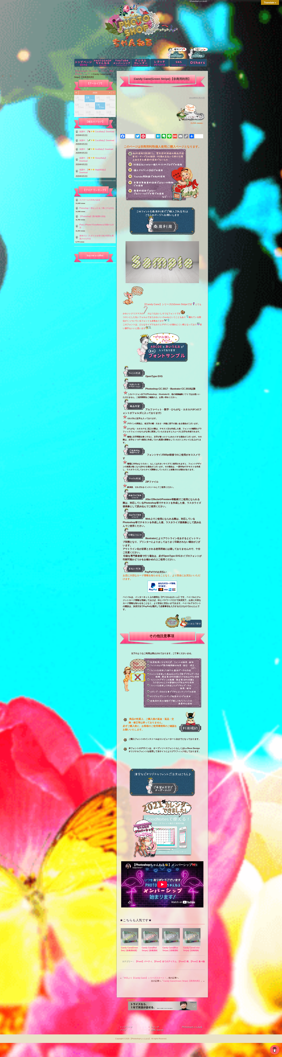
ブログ (123, 1030)
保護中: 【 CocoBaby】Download (96, 131)
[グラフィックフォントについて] (172, 627)
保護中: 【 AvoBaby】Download (96, 149)
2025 (95, 92)
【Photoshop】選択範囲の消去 (92, 216)
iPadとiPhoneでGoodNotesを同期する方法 (96, 226)
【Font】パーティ (143, 961)
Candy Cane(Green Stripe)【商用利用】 (182, 981)
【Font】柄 (183, 961)
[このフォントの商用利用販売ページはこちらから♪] (161, 232)
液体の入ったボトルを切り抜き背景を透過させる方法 (96, 237)
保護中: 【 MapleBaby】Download (93, 171)
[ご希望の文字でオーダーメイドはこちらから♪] (161, 793)
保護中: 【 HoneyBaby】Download (93, 159)
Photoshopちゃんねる (192, 1027)
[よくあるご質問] (191, 627)
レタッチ (155, 1027)
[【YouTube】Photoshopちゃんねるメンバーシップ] (162, 829)
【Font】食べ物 (197, 961)
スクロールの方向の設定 (89, 200)
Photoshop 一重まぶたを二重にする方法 (96, 208)
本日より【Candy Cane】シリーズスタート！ (145, 978)
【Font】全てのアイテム (165, 961)
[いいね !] (197, 116)
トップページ (126, 1027)
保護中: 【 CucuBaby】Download (96, 140)
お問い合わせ (157, 1030)
